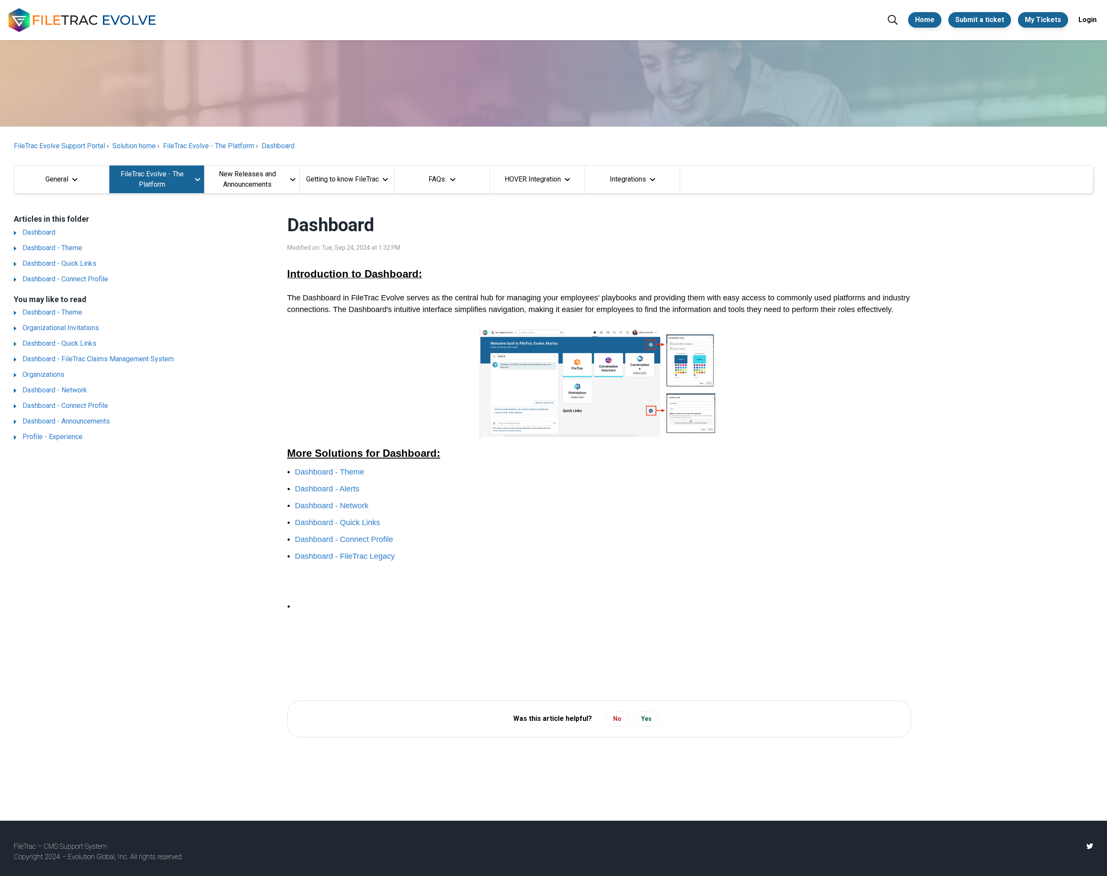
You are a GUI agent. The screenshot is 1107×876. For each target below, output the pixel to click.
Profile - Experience (52, 437)
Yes (646, 718)
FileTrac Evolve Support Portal (59, 146)
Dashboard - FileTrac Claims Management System (98, 359)
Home (924, 20)
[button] (893, 20)
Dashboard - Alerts (327, 488)
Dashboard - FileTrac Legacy (345, 556)
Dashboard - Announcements (66, 421)
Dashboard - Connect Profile (65, 279)
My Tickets (1043, 20)
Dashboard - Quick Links (59, 263)
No (617, 718)
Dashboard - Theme (52, 248)
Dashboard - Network (54, 390)
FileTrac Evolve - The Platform (208, 146)
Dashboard (278, 146)
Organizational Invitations (60, 328)
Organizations (43, 374)
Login (1087, 20)
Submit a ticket (979, 20)
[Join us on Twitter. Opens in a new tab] (1089, 846)
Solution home (134, 146)
